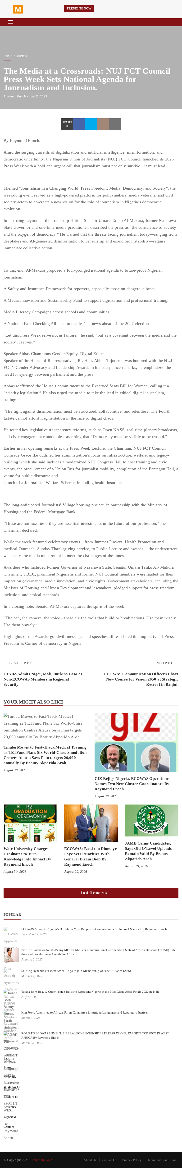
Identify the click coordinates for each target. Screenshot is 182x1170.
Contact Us (11, 1097)
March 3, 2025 (31, 1017)
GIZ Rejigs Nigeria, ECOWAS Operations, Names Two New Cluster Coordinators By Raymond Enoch (133, 783)
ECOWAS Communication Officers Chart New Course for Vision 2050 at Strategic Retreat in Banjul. (141, 679)
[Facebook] (79, 124)
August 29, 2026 (75, 871)
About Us (90, 1160)
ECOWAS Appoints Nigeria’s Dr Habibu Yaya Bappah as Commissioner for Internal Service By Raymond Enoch (94, 929)
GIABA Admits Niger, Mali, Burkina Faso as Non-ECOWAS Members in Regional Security (43, 679)
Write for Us (12, 1087)
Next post (165, 663)
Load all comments (94, 893)
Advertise (10, 1077)
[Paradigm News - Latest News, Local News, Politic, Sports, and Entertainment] (35, 9)
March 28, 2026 (31, 1043)
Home (8, 56)
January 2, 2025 (32, 959)
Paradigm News (42, 1160)
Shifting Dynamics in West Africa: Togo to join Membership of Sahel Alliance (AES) (76, 971)
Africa (21, 56)
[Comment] (103, 124)
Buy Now (10, 1117)
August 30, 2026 (15, 770)
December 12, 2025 (34, 934)
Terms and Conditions (161, 1160)
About (8, 1067)
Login (9, 1058)
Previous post (20, 663)
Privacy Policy (131, 1160)
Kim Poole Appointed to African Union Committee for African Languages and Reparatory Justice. (84, 1012)
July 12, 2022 (30, 997)
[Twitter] (91, 124)
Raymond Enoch (15, 96)
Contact (9, 1127)
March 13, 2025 (31, 976)
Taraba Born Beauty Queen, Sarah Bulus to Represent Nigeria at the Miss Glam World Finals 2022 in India (90, 991)
